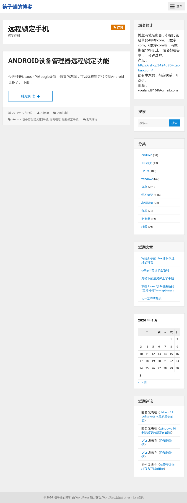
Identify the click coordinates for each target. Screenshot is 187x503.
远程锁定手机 (70, 119)
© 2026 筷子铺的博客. (57, 497)
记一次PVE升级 (151, 298)
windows (147, 179)
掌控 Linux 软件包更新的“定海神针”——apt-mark (157, 288)
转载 (144, 227)
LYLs (144, 440)
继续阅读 (37, 96)
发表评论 (91, 119)
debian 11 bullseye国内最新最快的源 (157, 416)
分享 (144, 187)
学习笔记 (147, 195)
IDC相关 (146, 163)
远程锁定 (55, 119)
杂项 (144, 211)
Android (62, 113)
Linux (145, 171)
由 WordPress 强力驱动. (87, 497)
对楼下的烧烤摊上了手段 (157, 278)
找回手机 (42, 119)
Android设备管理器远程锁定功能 (58, 60)
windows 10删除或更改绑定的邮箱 (158, 430)
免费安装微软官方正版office (158, 467)
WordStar (108, 497)
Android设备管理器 (24, 119)
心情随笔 (147, 203)
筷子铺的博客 (17, 6)
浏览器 (145, 219)
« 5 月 (142, 382)
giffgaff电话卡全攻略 (155, 270)
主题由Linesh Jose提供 (129, 497)
